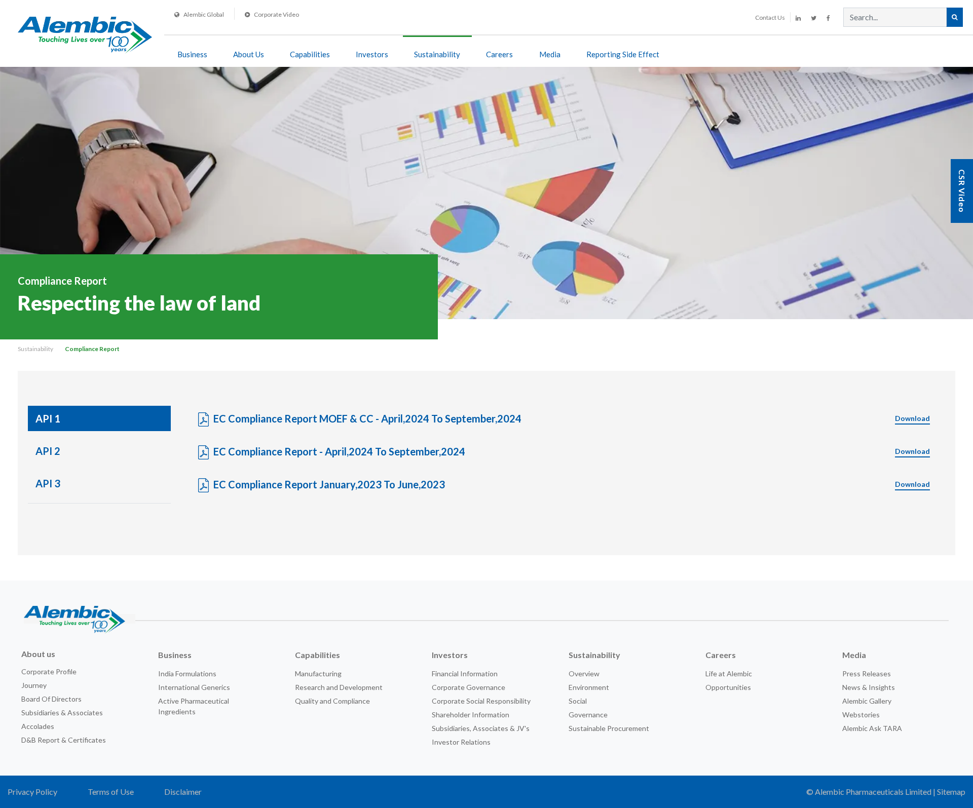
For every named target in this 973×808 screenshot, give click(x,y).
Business (192, 54)
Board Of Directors (51, 699)
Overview (584, 673)
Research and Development (339, 687)
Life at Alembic (728, 673)
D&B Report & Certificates (63, 740)
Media (549, 54)
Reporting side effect (622, 54)
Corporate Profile (49, 671)
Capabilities (310, 54)
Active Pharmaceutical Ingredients (193, 706)
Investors (372, 54)
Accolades (37, 726)
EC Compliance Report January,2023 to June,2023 (571, 484)
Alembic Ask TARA (872, 728)
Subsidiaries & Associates (62, 712)
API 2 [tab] (47, 451)
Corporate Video (276, 14)
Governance (588, 714)
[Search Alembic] (954, 17)
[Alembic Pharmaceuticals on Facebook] (828, 18)
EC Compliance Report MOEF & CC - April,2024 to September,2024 (571, 418)
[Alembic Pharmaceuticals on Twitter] (813, 18)
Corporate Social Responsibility (481, 701)
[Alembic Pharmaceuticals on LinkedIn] (798, 18)
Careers (499, 54)
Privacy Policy (32, 791)
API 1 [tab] (47, 418)
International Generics (194, 687)
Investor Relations (461, 742)
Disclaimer (183, 791)
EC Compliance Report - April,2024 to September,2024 (571, 451)
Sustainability (437, 54)
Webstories (861, 714)
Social (578, 701)
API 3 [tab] (47, 483)
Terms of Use (111, 791)
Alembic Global (203, 14)
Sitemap (951, 791)
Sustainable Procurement (609, 728)
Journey (34, 685)
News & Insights (868, 687)
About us (38, 654)
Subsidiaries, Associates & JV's (481, 728)
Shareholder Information (470, 714)
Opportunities (728, 687)
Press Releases (866, 673)
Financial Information (465, 673)
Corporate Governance (468, 687)
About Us (248, 54)
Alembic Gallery (866, 701)
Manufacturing (318, 673)
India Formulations (187, 673)
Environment (589, 687)
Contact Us (770, 17)
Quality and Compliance (332, 701)
